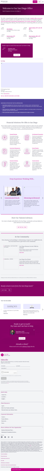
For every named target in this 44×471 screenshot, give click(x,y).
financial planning (6, 21)
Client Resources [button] (5, 403)
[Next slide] (43, 198)
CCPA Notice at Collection (5, 462)
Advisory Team (26, 346)
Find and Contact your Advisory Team (9, 409)
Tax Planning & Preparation (37, 134)
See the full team (22, 227)
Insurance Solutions (14, 160)
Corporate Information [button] (7, 414)
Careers (3, 416)
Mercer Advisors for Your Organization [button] (11, 427)
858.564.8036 (6, 93)
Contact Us (4, 394)
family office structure (36, 18)
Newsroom (4, 421)
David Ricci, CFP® (11, 48)
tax (26, 21)
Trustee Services (35, 160)
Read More (6, 313)
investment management (17, 21)
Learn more (21, 252)
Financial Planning (13, 134)
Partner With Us (5, 419)
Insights (3, 398)
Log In (3, 405)
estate (28, 21)
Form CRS (2, 460)
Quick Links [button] (4, 392)
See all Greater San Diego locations (10, 95)
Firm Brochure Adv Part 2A (5, 458)
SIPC (30, 445)
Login (39, 1)
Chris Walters (9, 29)
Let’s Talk (16, 54)
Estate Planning (35, 148)
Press (3, 423)
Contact (35, 1)
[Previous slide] (1, 309)
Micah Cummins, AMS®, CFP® (34, 36)
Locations (4, 396)
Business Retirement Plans (7, 430)
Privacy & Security (4, 456)
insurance (33, 21)
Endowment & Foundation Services (9, 432)
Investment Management (15, 148)
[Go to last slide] (1, 198)
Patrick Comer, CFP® (11, 36)
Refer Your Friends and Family (8, 407)
